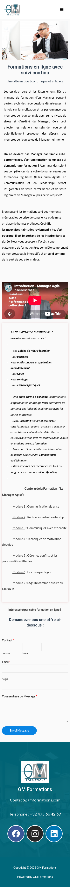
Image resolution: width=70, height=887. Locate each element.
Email (6, 662)
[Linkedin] (54, 833)
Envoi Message (19, 730)
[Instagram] (35, 833)
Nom (25, 653)
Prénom (6, 653)
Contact (8, 640)
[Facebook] (15, 833)
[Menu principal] (62, 9)
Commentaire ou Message (19, 696)
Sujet (5, 679)
